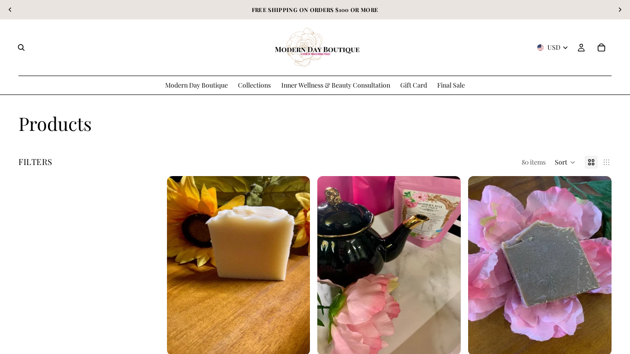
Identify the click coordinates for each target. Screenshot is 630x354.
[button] (565, 162)
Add (303, 340)
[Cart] (601, 47)
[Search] (21, 47)
